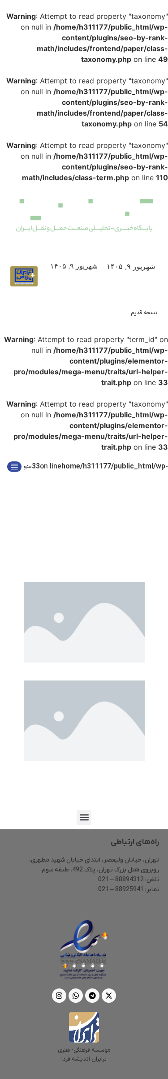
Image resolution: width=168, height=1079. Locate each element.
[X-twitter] (109, 995)
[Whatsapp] (76, 995)
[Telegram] (92, 995)
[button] (84, 817)
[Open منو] (14, 467)
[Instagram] (59, 995)
